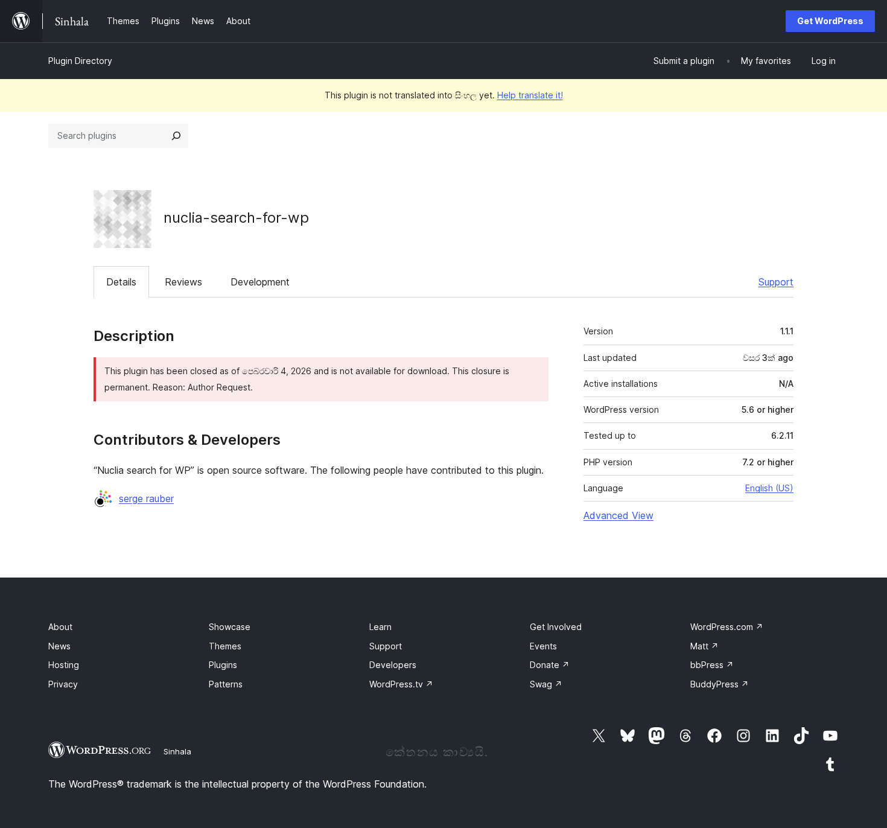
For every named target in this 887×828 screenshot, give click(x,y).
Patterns (226, 684)
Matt (704, 646)
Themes (225, 646)
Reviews (183, 282)
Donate (550, 665)
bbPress (712, 665)
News (59, 646)
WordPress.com (726, 627)
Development (260, 282)
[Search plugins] (176, 136)
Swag (546, 684)
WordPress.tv (401, 684)
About (60, 627)
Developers (392, 665)
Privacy (63, 684)
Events (543, 646)
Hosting (63, 665)
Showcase (229, 627)
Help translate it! (530, 95)
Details (121, 282)
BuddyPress (719, 684)
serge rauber (146, 498)
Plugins (223, 665)
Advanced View (618, 515)
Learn (380, 627)
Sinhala (177, 751)
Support (775, 282)
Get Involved (556, 627)
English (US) (769, 488)
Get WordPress (830, 21)
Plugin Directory (80, 61)
